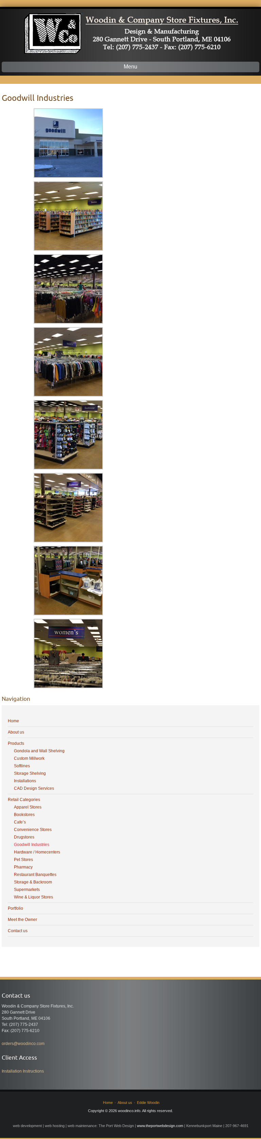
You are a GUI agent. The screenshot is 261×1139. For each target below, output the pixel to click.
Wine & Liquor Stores (33, 897)
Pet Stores (23, 859)
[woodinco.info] (130, 32)
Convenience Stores (33, 829)
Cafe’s (20, 822)
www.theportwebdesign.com (160, 1126)
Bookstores (24, 814)
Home (13, 721)
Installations (25, 781)
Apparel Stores (27, 807)
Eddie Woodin (148, 1102)
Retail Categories (24, 799)
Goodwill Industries (31, 844)
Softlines (22, 766)
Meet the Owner (22, 919)
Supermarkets (27, 889)
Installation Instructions (23, 1071)
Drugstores (24, 837)
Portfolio (15, 908)
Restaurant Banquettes (35, 874)
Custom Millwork (29, 758)
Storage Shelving (30, 773)
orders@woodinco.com (23, 1043)
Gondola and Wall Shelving (39, 751)
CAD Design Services (34, 788)
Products (16, 743)
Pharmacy (23, 867)
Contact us (18, 930)
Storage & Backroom (33, 882)
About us (16, 732)
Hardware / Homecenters (37, 852)
